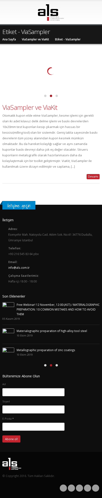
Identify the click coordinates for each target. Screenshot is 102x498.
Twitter (71, 488)
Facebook (63, 488)
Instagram (87, 488)
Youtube (79, 488)
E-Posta (8, 418)
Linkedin (95, 488)
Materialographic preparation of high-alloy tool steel (52, 331)
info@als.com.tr (19, 267)
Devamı (93, 177)
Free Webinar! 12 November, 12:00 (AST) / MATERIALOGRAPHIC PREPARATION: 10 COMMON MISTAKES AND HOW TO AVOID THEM (58, 309)
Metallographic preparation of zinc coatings (46, 350)
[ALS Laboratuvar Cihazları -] (51, 12)
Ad (4, 384)
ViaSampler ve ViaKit (29, 107)
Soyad (6, 401)
